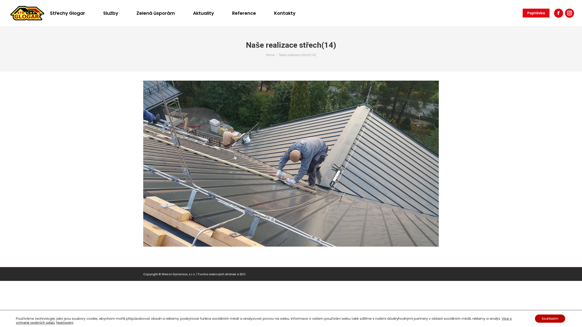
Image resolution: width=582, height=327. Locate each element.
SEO (243, 274)
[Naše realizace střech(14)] (291, 164)
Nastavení (64, 323)
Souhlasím (550, 318)
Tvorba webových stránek (217, 274)
